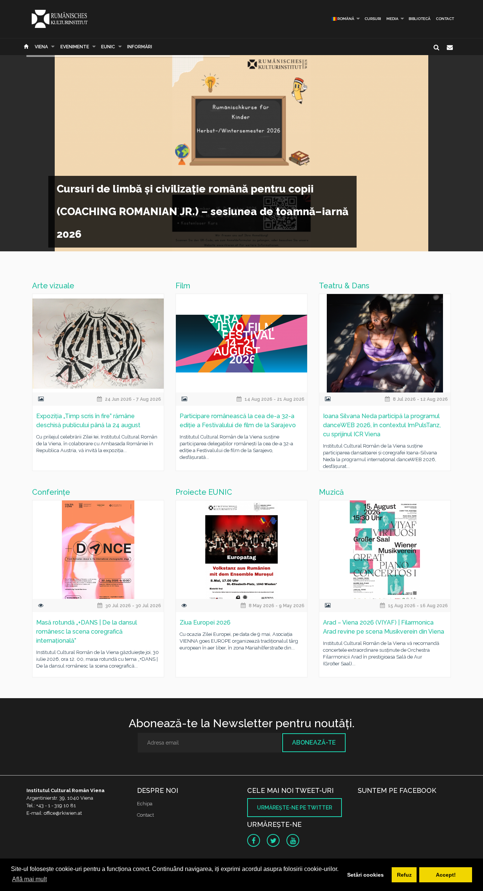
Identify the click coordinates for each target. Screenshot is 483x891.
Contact (445, 19)
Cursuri (373, 19)
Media (392, 19)
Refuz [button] (404, 875)
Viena (41, 46)
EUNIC (108, 46)
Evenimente (74, 46)
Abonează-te (314, 742)
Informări (139, 46)
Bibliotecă (420, 19)
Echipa (144, 803)
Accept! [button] (446, 875)
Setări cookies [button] (365, 875)
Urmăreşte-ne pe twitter (294, 808)
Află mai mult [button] (29, 879)
